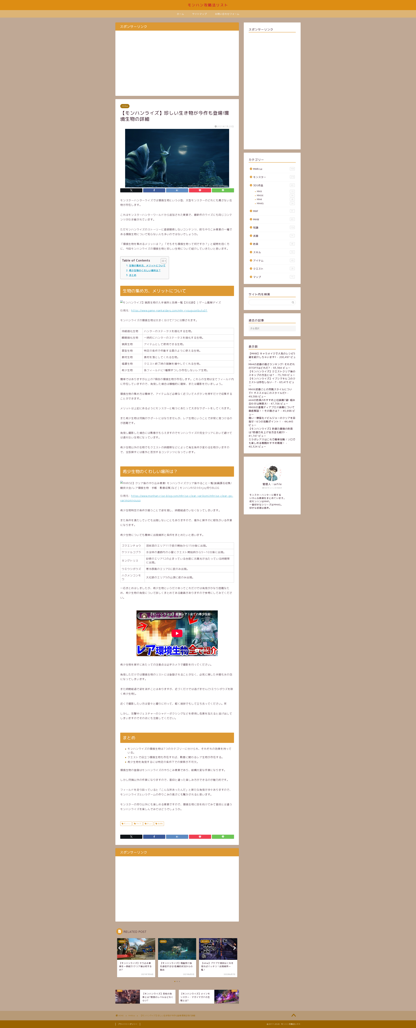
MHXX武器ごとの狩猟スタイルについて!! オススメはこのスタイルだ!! (270, 391)
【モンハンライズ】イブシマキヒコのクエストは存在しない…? (272, 380)
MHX (275, 191)
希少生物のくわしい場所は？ (145, 270)
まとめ (132, 275)
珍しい (149, 823)
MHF (273, 211)
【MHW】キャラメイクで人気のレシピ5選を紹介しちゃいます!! (272, 355)
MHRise (125, 106)
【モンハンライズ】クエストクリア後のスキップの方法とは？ (272, 373)
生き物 (159, 823)
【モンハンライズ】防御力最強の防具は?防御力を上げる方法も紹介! (271, 430)
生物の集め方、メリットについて (147, 265)
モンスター (273, 177)
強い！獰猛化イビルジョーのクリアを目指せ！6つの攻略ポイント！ (272, 419)
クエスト (273, 268)
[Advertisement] (177, 65)
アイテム (273, 260)
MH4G (275, 203)
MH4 (275, 199)
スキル (273, 252)
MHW (273, 219)
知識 (273, 227)
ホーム (180, 14)
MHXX (275, 195)
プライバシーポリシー (127, 1024)
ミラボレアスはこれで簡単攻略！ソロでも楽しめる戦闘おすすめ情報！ (272, 441)
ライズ (138, 823)
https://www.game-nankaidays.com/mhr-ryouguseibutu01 (169, 310)
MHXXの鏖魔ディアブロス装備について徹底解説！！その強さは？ (272, 409)
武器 (273, 236)
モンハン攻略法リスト (208, 5)
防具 (273, 244)
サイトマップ (199, 14)
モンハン (126, 823)
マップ (273, 277)
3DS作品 (273, 185)
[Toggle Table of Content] (162, 261)
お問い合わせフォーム (227, 14)
